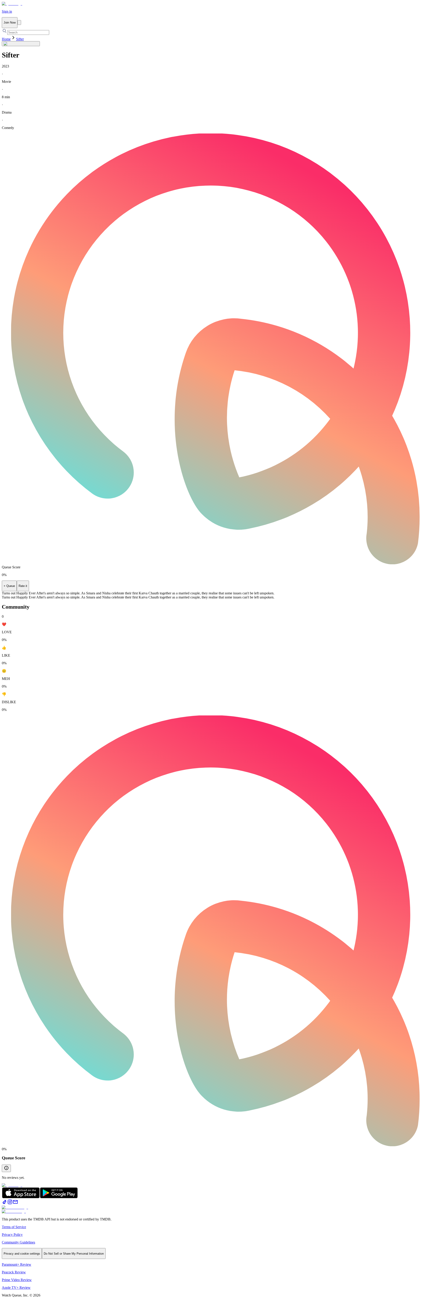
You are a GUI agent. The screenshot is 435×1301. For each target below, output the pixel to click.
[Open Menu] (19, 22)
